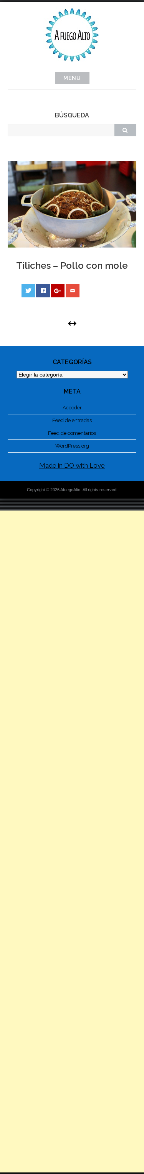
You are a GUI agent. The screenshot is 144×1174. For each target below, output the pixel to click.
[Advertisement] (72, 841)
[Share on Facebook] (43, 290)
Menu (72, 78)
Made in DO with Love (72, 465)
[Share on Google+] (58, 290)
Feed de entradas (72, 420)
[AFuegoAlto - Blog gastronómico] (72, 66)
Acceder (72, 408)
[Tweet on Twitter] (28, 290)
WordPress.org (72, 446)
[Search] (125, 130)
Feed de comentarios (72, 433)
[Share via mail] (72, 290)
